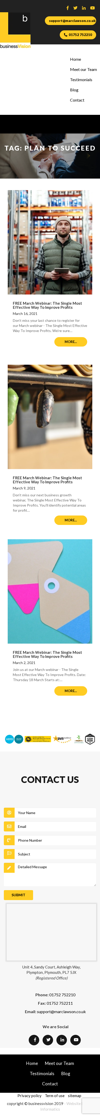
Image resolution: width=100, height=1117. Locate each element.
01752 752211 (60, 1003)
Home (75, 59)
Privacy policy (29, 1095)
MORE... (71, 342)
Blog (74, 89)
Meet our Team (83, 69)
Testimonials (81, 79)
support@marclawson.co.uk (72, 21)
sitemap (74, 1095)
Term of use (55, 1095)
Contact (77, 99)
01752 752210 (80, 35)
